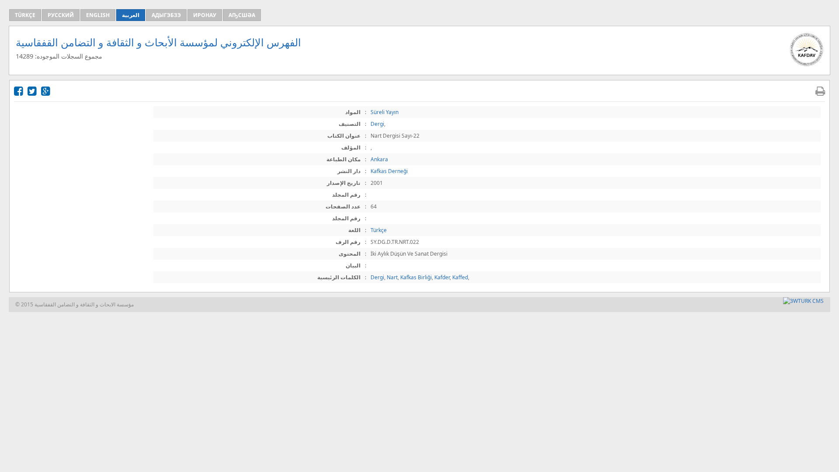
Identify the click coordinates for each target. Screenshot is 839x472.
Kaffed (460, 277)
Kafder (442, 277)
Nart (392, 277)
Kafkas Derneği (389, 171)
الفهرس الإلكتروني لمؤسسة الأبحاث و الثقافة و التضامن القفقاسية (158, 42)
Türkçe (379, 230)
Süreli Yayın (385, 112)
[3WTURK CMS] (803, 301)
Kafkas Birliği (416, 277)
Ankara (379, 159)
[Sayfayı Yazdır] (820, 90)
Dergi (377, 124)
